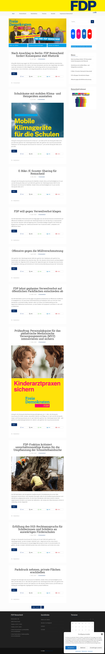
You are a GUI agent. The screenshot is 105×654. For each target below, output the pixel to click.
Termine (44, 13)
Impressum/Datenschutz (66, 13)
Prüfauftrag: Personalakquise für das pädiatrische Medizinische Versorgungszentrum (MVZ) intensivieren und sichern (37, 334)
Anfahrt (43, 626)
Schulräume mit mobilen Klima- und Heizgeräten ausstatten (37, 95)
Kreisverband (22, 13)
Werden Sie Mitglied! (53, 45)
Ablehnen (82, 647)
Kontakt (53, 13)
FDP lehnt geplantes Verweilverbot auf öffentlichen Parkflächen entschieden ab (37, 290)
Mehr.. (14, 73)
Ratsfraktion (34, 13)
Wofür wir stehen (13, 45)
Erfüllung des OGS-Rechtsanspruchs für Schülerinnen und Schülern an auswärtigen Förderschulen (37, 529)
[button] (102, 634)
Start (13, 13)
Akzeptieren (71, 647)
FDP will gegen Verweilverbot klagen (37, 211)
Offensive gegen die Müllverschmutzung (37, 251)
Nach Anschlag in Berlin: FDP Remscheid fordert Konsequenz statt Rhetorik (37, 54)
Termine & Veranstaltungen (36, 45)
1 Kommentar (41, 177)
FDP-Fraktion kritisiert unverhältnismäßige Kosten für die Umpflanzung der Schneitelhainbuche (37, 447)
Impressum (90, 651)
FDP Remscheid (49, 651)
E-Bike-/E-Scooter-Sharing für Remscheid (37, 172)
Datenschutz (78, 651)
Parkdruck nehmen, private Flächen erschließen (37, 571)
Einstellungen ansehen (96, 647)
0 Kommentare (41, 59)
